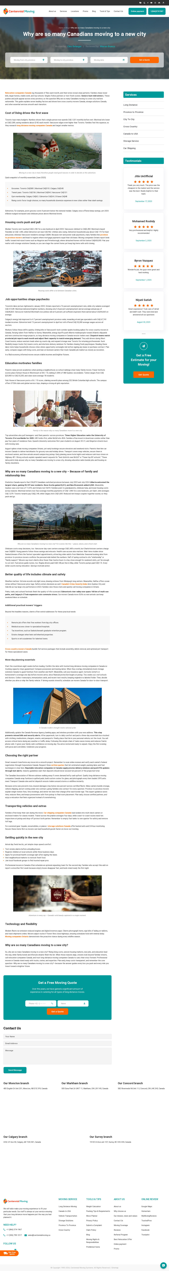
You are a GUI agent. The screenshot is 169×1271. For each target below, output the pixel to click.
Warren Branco (107, 46)
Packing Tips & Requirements (98, 1211)
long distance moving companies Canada (34, 125)
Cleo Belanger (74, 46)
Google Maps (146, 1206)
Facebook (145, 1230)
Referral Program (121, 1235)
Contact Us (118, 11)
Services (63, 11)
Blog (94, 11)
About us (52, 11)
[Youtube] (151, 2)
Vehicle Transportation (68, 1216)
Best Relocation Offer (123, 1239)
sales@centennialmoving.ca (39, 1235)
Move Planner (91, 1216)
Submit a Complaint (94, 1225)
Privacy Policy (92, 1221)
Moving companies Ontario (17, 936)
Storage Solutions (66, 1221)
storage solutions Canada (59, 826)
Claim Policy (91, 1230)
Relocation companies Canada (18, 93)
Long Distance (130, 105)
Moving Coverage (121, 1225)
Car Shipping (129, 148)
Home (61, 28)
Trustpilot (145, 1235)
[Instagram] (155, 3)
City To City (128, 119)
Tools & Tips (105, 11)
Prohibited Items (93, 1247)
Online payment (137, 11)
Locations (75, 11)
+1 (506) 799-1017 (14, 1235)
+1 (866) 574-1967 (14, 1229)
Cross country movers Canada (18, 649)
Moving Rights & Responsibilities (92, 1240)
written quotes (57, 765)
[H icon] (159, 3)
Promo (85, 11)
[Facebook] (147, 3)
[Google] (163, 3)
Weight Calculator (93, 1206)
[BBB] (144, 3)
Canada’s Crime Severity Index (74, 584)
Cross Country (130, 126)
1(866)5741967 (156, 11)
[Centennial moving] (18, 11)
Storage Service (131, 141)
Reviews (117, 1230)
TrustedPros (146, 1221)
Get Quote (143, 374)
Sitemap (115, 1268)
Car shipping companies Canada (57, 813)
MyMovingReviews (149, 1216)
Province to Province (133, 112)
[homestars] (140, 3)
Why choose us (120, 1211)
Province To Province (67, 1225)
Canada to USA (130, 133)
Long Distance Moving (68, 1206)
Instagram (145, 1225)
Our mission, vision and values (125, 1216)
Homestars (145, 1211)
